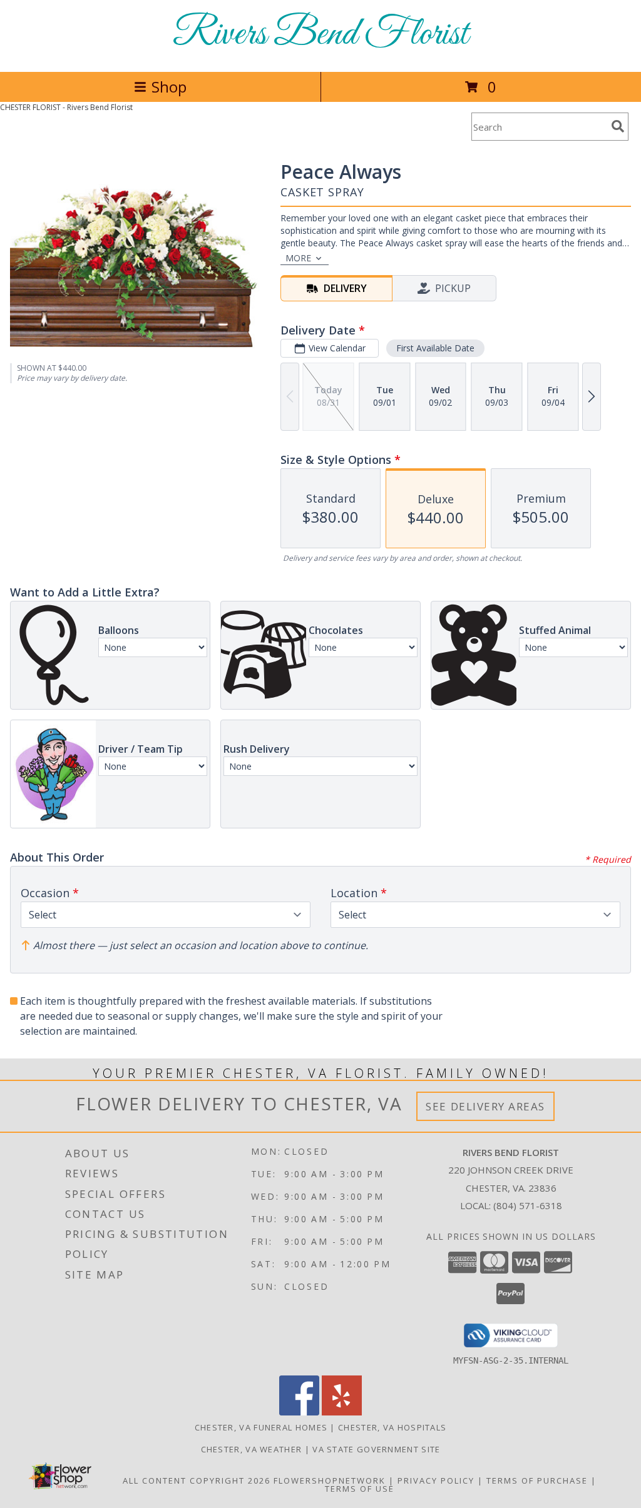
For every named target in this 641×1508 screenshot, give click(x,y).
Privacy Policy (435, 1480)
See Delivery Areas (485, 1106)
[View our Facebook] (299, 1412)
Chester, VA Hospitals (392, 1427)
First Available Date (435, 348)
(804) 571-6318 (527, 1205)
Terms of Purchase (537, 1480)
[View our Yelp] (342, 1412)
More (298, 258)
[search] (618, 126)
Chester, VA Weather (251, 1449)
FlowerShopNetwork (330, 1480)
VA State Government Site (376, 1449)
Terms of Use (359, 1488)
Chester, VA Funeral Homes (261, 1427)
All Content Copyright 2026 (196, 1480)
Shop (169, 86)
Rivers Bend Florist (320, 34)
